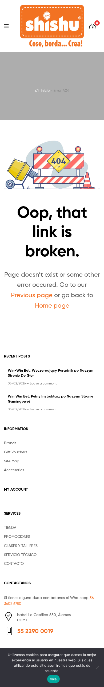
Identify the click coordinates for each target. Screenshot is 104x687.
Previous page (32, 295)
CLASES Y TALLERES (21, 545)
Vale (53, 679)
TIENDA (10, 527)
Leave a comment (43, 383)
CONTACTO (14, 563)
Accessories (14, 469)
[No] (97, 667)
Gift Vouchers (15, 452)
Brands (10, 442)
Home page (52, 305)
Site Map (11, 461)
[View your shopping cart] (92, 26)
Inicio (45, 90)
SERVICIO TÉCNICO (20, 554)
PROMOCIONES (17, 536)
